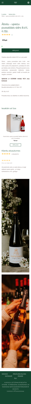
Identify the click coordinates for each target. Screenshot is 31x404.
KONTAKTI (5, 374)
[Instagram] (20, 395)
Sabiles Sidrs (12, 14)
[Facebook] (10, 395)
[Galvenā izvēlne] (2, 2)
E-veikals (4, 14)
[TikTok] (17, 395)
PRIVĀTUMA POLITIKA (19, 374)
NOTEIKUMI (8, 376)
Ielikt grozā (15, 50)
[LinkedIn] (13, 395)
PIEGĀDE (20, 376)
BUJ (15, 378)
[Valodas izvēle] (28, 2)
